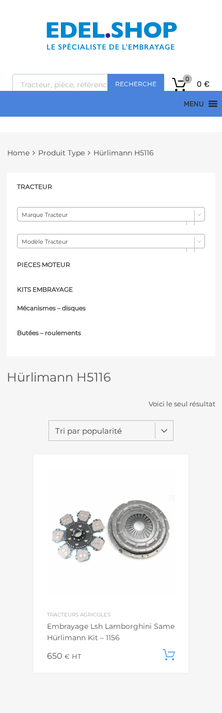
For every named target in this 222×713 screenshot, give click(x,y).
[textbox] (111, 215)
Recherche (135, 84)
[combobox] (111, 214)
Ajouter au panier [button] (169, 655)
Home (18, 152)
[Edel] (111, 49)
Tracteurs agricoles (78, 614)
